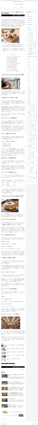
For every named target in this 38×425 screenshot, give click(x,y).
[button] (19, 15)
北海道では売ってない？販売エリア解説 (12, 57)
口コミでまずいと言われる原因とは (12, 64)
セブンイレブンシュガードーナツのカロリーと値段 (13, 56)
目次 (12, 54)
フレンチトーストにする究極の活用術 (12, 69)
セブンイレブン (6, 363)
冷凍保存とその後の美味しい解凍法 (12, 67)
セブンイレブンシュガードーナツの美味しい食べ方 (13, 63)
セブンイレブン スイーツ (11, 363)
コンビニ (3, 363)
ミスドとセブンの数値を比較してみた (12, 62)
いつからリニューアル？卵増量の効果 (12, 58)
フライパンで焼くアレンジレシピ (11, 68)
